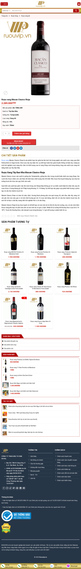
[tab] (13, 155)
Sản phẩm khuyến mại (11, 341)
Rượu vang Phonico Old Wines (67, 287)
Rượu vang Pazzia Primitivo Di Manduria (40, 253)
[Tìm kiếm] (76, 10)
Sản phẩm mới (8, 348)
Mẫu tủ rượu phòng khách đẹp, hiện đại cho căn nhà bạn (25, 432)
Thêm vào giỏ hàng (21, 133)
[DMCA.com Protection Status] (6, 528)
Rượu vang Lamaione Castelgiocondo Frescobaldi (14, 287)
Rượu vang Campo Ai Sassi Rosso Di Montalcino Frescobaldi (40, 287)
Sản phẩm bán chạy (10, 345)
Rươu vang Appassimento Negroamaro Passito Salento (13, 322)
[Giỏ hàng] (79, 4)
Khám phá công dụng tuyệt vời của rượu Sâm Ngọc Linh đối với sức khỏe (30, 406)
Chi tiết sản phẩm (13, 155)
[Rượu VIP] (40, 4)
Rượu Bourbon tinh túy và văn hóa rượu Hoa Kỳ (22, 419)
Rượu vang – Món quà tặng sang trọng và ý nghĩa (23, 413)
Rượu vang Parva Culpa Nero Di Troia (40, 322)
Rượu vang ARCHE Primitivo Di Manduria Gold (14, 253)
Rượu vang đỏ (25, 16)
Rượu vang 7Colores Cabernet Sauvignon (67, 253)
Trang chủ (4, 16)
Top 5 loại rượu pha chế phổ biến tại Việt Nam (22, 426)
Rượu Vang (14, 16)
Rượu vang (5, 160)
